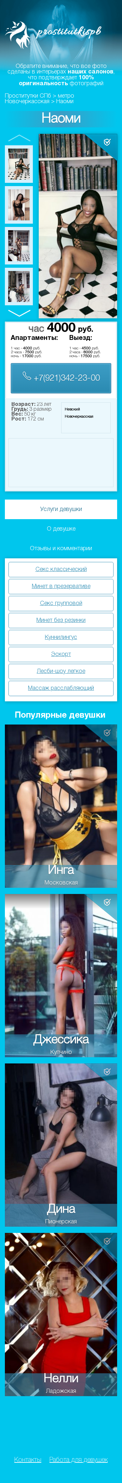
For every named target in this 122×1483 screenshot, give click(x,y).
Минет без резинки (61, 620)
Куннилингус (61, 637)
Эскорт (61, 654)
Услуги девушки (61, 509)
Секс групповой (61, 603)
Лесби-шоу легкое (61, 671)
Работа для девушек (78, 1460)
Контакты (27, 1460)
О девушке (61, 529)
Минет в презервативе (61, 586)
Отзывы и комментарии (61, 548)
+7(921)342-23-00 (66, 378)
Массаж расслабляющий (61, 688)
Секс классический (61, 569)
